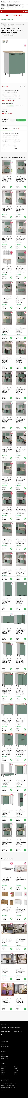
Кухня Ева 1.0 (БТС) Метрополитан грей (21, 941)
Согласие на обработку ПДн (7, 1085)
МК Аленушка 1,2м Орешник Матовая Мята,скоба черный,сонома (7, 180)
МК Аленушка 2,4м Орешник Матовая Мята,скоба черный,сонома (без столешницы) (21, 542)
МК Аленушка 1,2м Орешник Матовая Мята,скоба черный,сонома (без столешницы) (21, 181)
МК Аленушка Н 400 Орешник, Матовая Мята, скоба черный (6, 662)
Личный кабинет (4, 1056)
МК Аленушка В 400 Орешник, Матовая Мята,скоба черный (6, 602)
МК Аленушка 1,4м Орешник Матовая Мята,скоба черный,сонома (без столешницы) (21, 271)
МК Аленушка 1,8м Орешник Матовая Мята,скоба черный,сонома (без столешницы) (21, 512)
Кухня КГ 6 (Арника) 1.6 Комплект (5, 971)
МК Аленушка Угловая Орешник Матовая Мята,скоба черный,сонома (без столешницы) (21, 844)
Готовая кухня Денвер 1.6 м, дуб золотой (6, 911)
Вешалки (3, 1072)
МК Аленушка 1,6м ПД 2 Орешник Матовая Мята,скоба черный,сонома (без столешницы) (21, 452)
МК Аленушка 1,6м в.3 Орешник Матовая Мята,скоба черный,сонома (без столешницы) (21, 301)
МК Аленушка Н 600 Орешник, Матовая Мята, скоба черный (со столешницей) (20, 693)
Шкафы (2, 1068)
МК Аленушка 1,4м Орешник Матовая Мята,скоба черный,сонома (7, 270)
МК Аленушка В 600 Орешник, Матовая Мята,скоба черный (20, 602)
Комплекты (3, 1066)
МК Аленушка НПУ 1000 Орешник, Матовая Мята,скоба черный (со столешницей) (7, 813)
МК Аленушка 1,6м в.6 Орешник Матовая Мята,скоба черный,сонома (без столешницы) (21, 392)
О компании (3, 1044)
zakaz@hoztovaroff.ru (5, 1031)
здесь (2, 8)
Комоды (16, 1066)
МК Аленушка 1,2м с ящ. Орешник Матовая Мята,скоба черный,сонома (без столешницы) (21, 211)
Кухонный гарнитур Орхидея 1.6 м (6, 1001)
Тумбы (15, 1068)
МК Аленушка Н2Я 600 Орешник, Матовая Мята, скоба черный (7, 752)
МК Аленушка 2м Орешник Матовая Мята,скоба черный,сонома (7, 571)
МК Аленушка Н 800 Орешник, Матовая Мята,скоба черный (6, 723)
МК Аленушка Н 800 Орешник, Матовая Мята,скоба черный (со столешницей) (20, 723)
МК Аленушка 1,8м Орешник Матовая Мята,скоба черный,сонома (7, 511)
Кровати (2, 1070)
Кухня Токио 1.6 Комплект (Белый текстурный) (20, 971)
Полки (15, 1072)
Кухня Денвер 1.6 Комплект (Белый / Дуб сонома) (21, 911)
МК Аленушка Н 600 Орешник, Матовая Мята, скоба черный (6, 692)
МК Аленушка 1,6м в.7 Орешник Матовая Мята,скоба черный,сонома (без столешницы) (21, 422)
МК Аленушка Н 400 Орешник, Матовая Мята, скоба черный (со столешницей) (20, 663)
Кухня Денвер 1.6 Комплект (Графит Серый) (7, 941)
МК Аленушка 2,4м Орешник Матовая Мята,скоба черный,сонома (7, 541)
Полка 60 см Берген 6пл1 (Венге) (5, 881)
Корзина (3, 1054)
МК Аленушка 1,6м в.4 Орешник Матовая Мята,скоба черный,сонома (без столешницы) (21, 331)
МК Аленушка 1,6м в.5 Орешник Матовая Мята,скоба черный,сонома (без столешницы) (21, 361)
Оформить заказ (4, 1058)
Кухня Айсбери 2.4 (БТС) (21, 880)
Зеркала (16, 1070)
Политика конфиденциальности (8, 1083)
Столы (2, 1074)
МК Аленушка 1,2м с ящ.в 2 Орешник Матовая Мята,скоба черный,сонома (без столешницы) (21, 241)
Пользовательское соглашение (8, 1087)
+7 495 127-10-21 (4, 1024)
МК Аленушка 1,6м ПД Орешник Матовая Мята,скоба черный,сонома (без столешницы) (21, 482)
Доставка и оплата (5, 1046)
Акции (15, 1074)
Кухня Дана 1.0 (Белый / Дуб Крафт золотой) (20, 1001)
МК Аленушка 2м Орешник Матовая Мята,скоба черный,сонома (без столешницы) (21, 572)
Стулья (2, 1075)
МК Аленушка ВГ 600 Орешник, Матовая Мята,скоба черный (6, 632)
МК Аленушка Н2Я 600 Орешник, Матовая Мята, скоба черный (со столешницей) (21, 753)
